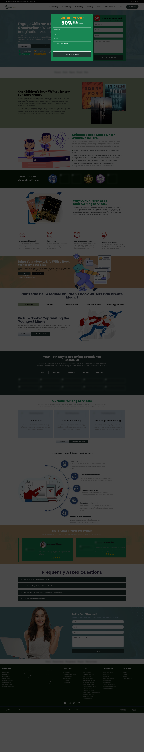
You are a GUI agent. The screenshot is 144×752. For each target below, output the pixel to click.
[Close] (91, 16)
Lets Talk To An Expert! (72, 55)
